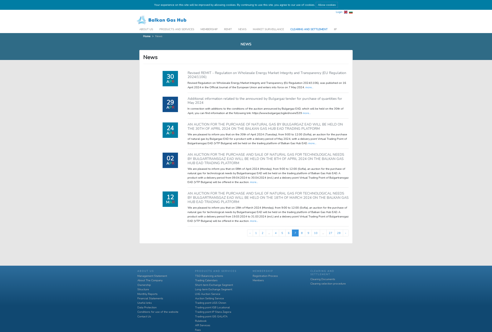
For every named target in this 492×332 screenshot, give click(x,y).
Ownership (144, 285)
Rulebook (201, 321)
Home (146, 36)
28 (339, 233)
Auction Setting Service (209, 298)
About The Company (150, 280)
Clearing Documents (322, 279)
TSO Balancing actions (209, 276)
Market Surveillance (268, 29)
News (242, 29)
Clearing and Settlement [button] (309, 29)
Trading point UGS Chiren (210, 303)
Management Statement (152, 276)
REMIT (228, 29)
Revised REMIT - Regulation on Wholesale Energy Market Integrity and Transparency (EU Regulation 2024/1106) (267, 75)
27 (330, 233)
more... (309, 87)
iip (335, 29)
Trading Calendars (206, 280)
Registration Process (265, 276)
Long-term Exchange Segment (213, 289)
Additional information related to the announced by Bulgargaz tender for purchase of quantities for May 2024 (265, 100)
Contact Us (144, 316)
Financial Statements (150, 298)
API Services (202, 325)
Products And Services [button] (177, 29)
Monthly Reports (147, 294)
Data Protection (147, 307)
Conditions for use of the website (157, 312)
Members (258, 280)
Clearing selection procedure (328, 283)
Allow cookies (327, 5)
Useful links (144, 303)
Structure (143, 289)
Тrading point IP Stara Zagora (213, 312)
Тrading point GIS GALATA (211, 316)
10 (315, 233)
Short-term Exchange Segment (214, 285)
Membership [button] (209, 29)
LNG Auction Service (207, 294)
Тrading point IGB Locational (212, 307)
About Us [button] (146, 29)
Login (339, 12)
